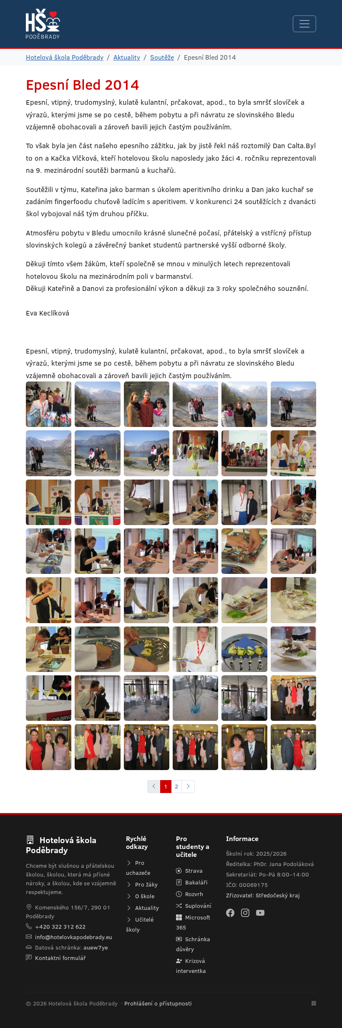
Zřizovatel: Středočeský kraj (263, 895)
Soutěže (162, 57)
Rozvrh (193, 894)
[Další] (188, 786)
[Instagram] (245, 913)
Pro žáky (145, 884)
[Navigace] (304, 23)
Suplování (197, 906)
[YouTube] (260, 913)
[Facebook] (230, 913)
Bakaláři (196, 882)
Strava (193, 870)
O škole (143, 896)
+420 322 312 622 (60, 926)
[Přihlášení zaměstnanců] (314, 1003)
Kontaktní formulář (60, 958)
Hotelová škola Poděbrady (64, 57)
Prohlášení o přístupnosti (158, 1003)
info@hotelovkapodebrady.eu (73, 937)
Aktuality (126, 57)
